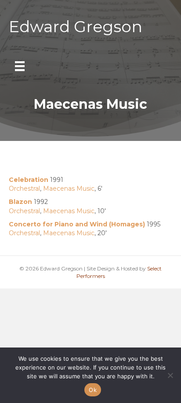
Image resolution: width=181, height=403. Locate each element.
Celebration (28, 180)
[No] (170, 375)
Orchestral (24, 188)
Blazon (20, 202)
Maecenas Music (68, 188)
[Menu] (20, 66)
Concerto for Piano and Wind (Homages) (77, 224)
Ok (93, 389)
